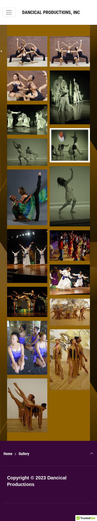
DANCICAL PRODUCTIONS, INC (51, 12)
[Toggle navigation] (9, 12)
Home (8, 454)
